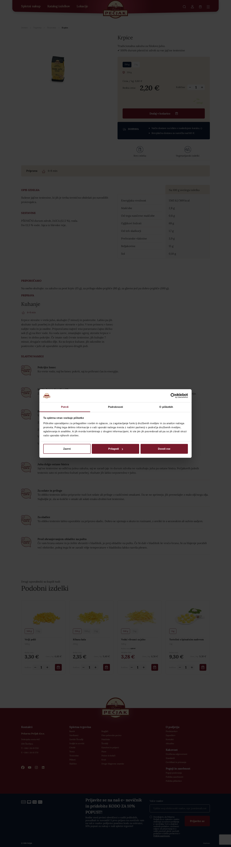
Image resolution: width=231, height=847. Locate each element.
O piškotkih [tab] (166, 406)
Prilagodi (113, 448)
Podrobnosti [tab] (115, 406)
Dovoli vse (164, 448)
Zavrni (67, 448)
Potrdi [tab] (64, 406)
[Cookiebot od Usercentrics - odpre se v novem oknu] (173, 395)
